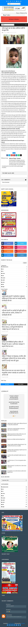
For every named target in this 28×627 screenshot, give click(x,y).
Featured (20, 384)
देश (2, 271)
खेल (3, 269)
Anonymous (8, 604)
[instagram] (13, 1)
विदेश (3, 284)
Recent (7, 384)
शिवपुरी (3, 286)
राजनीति (3, 280)
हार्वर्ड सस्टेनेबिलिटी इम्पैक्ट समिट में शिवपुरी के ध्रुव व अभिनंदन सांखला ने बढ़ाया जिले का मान (13, 344)
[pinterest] (20, 1)
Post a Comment (5, 182)
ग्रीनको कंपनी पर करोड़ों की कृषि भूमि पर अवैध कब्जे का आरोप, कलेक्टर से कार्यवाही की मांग (14, 312)
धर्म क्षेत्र (3, 273)
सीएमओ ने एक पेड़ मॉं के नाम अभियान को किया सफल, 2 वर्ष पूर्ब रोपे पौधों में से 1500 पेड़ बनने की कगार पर (14, 327)
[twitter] (7, 1)
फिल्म (3, 275)
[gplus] (11, 1)
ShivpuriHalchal (9, 614)
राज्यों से (3, 282)
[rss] (14, 1)
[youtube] (19, 1)
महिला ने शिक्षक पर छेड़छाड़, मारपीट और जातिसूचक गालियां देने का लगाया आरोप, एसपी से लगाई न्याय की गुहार (14, 358)
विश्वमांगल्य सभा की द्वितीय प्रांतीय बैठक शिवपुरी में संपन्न (16, 439)
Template (23, 623)
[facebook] (8, 1)
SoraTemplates (11, 623)
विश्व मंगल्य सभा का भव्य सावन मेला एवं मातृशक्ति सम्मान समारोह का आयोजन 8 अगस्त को (13, 372)
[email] (17, 1)
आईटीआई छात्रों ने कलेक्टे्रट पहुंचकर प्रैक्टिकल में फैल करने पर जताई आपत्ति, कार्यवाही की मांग (14, 298)
